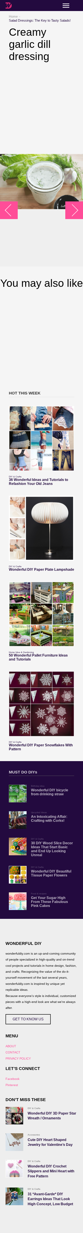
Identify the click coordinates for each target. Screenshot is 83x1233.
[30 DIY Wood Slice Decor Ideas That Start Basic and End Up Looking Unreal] (18, 846)
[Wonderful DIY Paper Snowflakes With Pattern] (41, 703)
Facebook (12, 1079)
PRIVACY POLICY (18, 1058)
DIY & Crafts (15, 476)
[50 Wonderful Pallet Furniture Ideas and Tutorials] (41, 614)
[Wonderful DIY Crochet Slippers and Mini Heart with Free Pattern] (14, 1168)
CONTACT (13, 1052)
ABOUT (11, 1046)
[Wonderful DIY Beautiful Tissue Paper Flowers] (18, 875)
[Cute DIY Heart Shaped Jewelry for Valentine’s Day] (14, 1142)
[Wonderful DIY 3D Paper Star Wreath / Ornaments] (14, 1115)
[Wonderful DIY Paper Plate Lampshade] (41, 528)
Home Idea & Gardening (21, 652)
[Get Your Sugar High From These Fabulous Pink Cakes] (18, 901)
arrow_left (11, 210)
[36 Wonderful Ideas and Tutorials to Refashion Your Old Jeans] (41, 438)
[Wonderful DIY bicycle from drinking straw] (18, 793)
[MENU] (66, 6)
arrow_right (72, 210)
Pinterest (12, 1085)
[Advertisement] (41, 108)
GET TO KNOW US (28, 1019)
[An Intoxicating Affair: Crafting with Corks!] (18, 820)
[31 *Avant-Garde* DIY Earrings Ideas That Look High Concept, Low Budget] (14, 1196)
